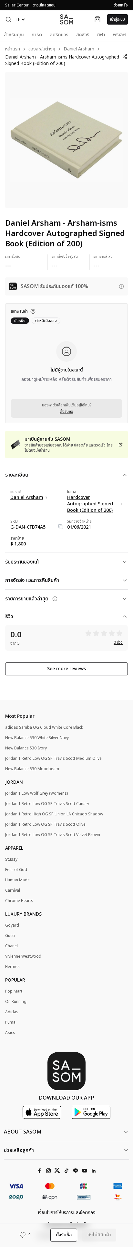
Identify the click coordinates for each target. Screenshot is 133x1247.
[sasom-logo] (66, 19)
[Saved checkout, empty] (97, 19)
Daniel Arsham (79, 49)
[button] (8, 19)
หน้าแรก (12, 49)
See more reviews (66, 668)
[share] (125, 56)
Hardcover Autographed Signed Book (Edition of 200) (90, 504)
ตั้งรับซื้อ (66, 411)
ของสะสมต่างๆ (41, 49)
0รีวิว (118, 642)
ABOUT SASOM (22, 1132)
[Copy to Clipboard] (60, 526)
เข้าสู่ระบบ (117, 19)
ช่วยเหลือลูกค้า (19, 1150)
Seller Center (17, 5)
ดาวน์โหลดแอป (44, 5)
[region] (66, 140)
